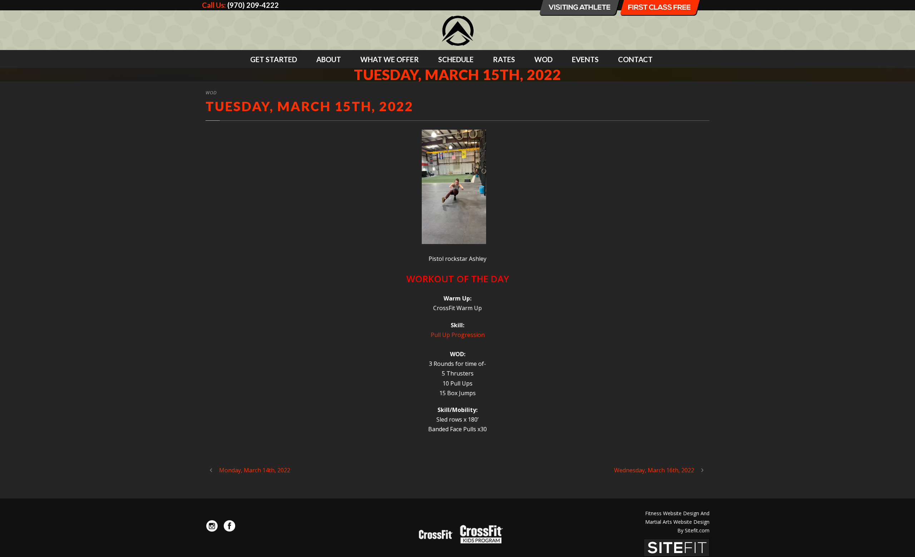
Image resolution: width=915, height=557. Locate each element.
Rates (504, 59)
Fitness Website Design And (677, 513)
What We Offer (389, 59)
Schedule (456, 59)
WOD (543, 59)
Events (585, 59)
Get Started (273, 59)
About (328, 59)
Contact (635, 59)
